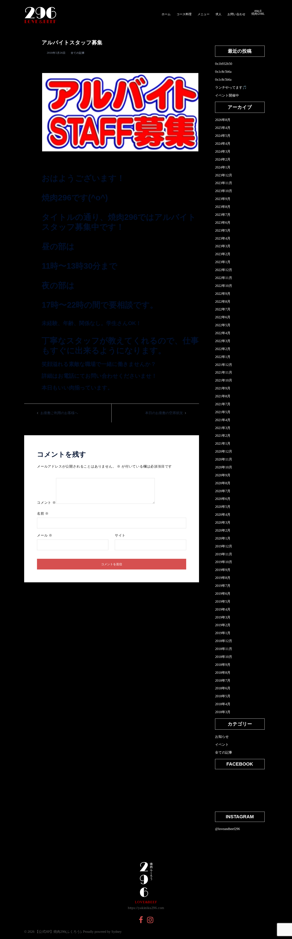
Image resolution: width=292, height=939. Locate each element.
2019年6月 (222, 593)
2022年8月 (222, 301)
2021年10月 (223, 380)
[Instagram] (150, 921)
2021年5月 (222, 412)
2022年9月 (222, 293)
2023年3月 (222, 246)
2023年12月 (223, 175)
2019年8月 (222, 578)
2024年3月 (222, 151)
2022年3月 (222, 341)
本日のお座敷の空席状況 (164, 413)
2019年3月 (222, 617)
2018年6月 (222, 688)
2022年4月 (222, 333)
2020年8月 (222, 483)
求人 (218, 14)
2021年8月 (222, 396)
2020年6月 (222, 499)
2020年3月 (222, 522)
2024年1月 (222, 167)
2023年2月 (222, 254)
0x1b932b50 (223, 64)
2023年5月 (222, 230)
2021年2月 (222, 435)
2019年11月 (223, 554)
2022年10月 (223, 286)
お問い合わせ (236, 14)
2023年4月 (222, 238)
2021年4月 (222, 420)
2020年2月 (222, 530)
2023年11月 (223, 183)
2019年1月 (222, 633)
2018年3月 (222, 712)
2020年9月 (222, 475)
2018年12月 (223, 641)
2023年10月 (223, 191)
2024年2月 (222, 159)
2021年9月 (222, 388)
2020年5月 (222, 506)
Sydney (116, 931)
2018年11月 (223, 649)
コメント (46, 502)
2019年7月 (222, 585)
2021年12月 (223, 365)
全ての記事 (78, 52)
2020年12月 (223, 451)
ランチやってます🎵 (231, 87)
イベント (222, 744)
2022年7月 (222, 309)
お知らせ (222, 736)
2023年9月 (222, 199)
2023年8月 (222, 207)
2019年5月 (222, 601)
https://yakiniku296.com (146, 908)
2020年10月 (223, 467)
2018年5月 (222, 696)
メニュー (203, 14)
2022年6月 (222, 317)
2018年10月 (223, 657)
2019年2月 (222, 625)
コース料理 (184, 14)
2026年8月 (222, 120)
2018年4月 (222, 704)
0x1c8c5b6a (223, 71)
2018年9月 (222, 664)
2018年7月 (222, 680)
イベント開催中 (227, 95)
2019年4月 (222, 609)
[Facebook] (141, 921)
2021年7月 (222, 404)
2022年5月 (222, 325)
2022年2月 (222, 349)
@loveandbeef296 (227, 829)
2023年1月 (222, 262)
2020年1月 (222, 538)
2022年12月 (223, 270)
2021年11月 (223, 372)
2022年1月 (222, 357)
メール (44, 535)
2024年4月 (222, 143)
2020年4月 (222, 514)
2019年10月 (223, 562)
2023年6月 (222, 222)
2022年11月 (223, 278)
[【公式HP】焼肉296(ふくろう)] (40, 14)
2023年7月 (222, 214)
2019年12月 (223, 546)
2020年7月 (222, 491)
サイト (120, 535)
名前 (43, 513)
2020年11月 (223, 459)
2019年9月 (222, 570)
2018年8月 (222, 672)
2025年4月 (222, 128)
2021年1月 (222, 443)
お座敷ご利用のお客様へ (59, 413)
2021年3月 (222, 428)
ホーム (166, 14)
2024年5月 (222, 135)
